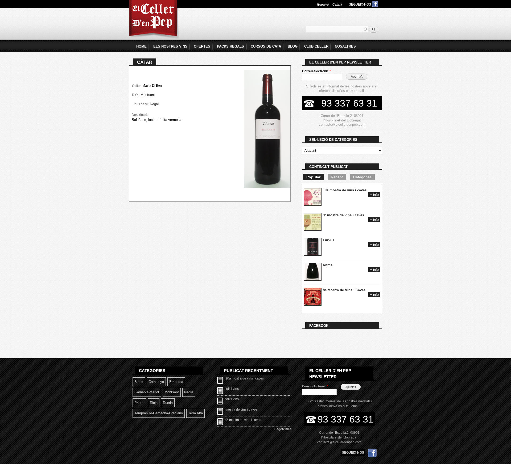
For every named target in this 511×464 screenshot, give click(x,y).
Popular (313, 177)
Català (337, 4)
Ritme (327, 265)
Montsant (148, 95)
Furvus (328, 240)
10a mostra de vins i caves (344, 190)
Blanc (138, 382)
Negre (154, 104)
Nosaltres (345, 46)
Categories (362, 177)
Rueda (168, 403)
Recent (337, 177)
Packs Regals (230, 46)
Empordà (176, 382)
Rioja (154, 403)
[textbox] (337, 29)
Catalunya (156, 382)
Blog (293, 46)
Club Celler (316, 46)
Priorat (139, 403)
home (141, 46)
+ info (374, 195)
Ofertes (202, 46)
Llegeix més (282, 429)
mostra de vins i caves (241, 409)
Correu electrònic (316, 71)
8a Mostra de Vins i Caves (344, 290)
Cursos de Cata (266, 46)
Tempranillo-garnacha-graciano (158, 413)
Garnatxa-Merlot (146, 392)
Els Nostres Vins (170, 46)
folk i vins (232, 389)
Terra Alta (195, 413)
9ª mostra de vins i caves (343, 215)
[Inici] (154, 20)
